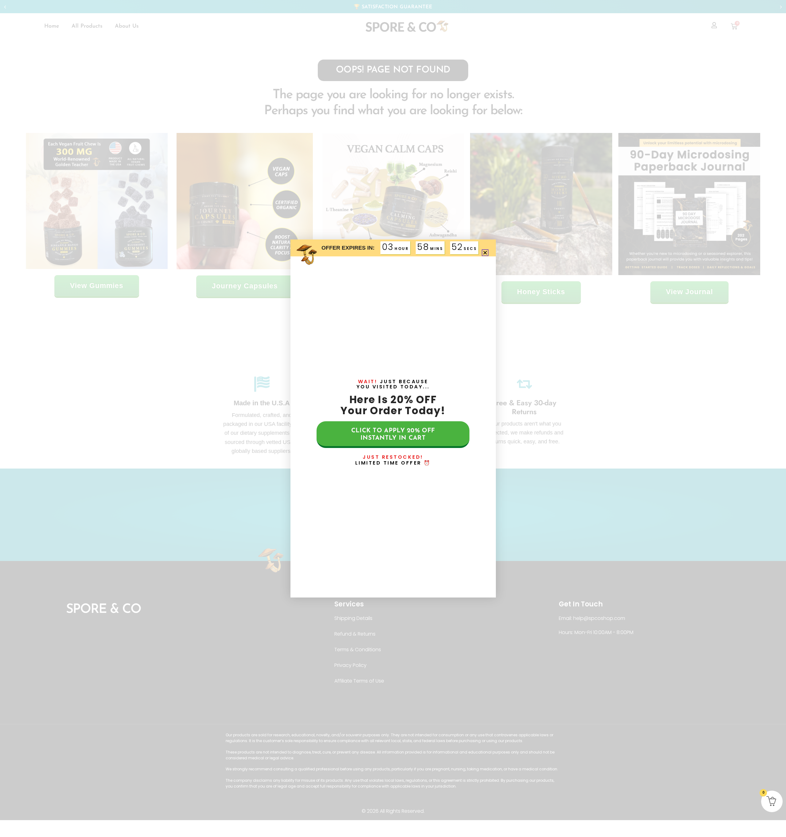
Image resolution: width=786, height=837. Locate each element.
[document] (393, 418)
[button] (485, 252)
